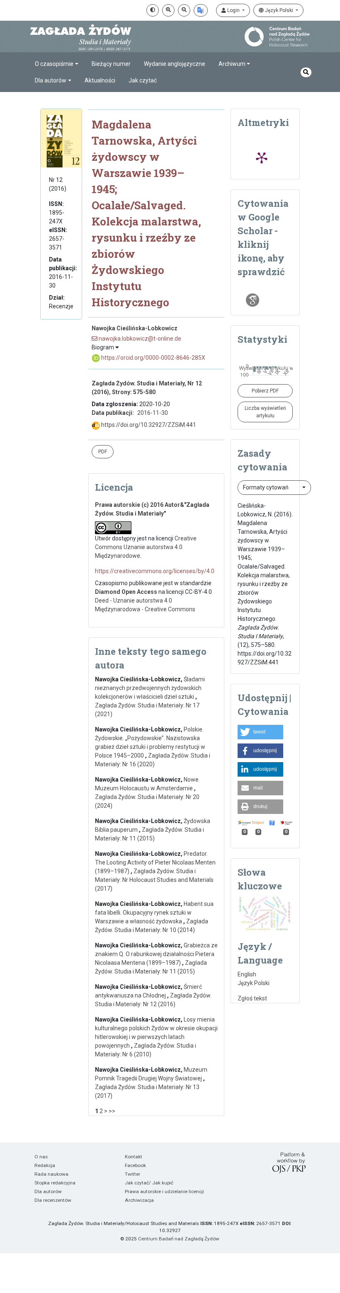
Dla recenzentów (52, 1200)
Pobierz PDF (265, 391)
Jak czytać (143, 80)
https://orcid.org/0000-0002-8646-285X (152, 357)
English (247, 974)
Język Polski (279, 10)
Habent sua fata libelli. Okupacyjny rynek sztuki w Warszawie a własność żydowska (154, 913)
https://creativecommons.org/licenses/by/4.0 (154, 571)
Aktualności (100, 80)
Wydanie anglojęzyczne (174, 64)
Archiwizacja (139, 1200)
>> (112, 1111)
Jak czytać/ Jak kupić (149, 1183)
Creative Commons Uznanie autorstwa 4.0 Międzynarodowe (146, 547)
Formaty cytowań (266, 487)
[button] (260, 732)
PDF (102, 452)
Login (233, 10)
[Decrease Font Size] (184, 10)
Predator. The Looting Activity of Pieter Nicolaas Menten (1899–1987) (155, 862)
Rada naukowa (51, 1174)
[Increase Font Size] (168, 10)
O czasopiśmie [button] (54, 64)
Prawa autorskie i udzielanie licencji (164, 1191)
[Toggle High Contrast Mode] (152, 10)
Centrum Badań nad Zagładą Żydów (178, 1239)
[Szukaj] (306, 72)
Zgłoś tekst (252, 998)
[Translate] (201, 10)
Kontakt (133, 1157)
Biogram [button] (103, 347)
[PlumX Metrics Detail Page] (261, 157)
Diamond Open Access (126, 591)
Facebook (135, 1165)
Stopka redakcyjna (54, 1183)
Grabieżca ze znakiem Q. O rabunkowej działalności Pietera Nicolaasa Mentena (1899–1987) (156, 954)
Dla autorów (48, 1191)
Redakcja (44, 1165)
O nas (41, 1157)
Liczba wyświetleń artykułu (265, 412)
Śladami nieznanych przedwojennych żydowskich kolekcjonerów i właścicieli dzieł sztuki (150, 688)
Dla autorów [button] (50, 80)
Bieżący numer (111, 64)
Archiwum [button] (232, 64)
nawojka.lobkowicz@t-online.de (139, 338)
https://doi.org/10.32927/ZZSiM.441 (148, 424)
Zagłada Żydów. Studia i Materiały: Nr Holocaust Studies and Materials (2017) (154, 880)
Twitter (132, 1174)
